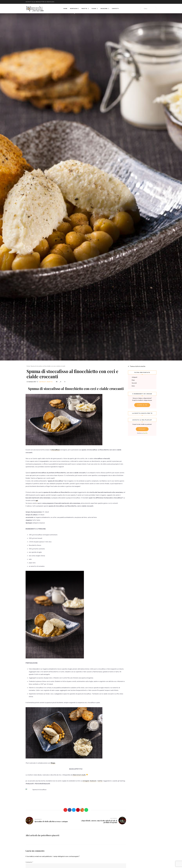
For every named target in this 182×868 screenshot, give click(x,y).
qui (37, 500)
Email (127, 2)
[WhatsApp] (86, 810)
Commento (29, 862)
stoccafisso (55, 450)
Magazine (104, 8)
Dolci (133, 386)
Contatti (115, 8)
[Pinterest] (78, 810)
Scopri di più (142, 405)
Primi (133, 380)
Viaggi (94, 8)
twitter (131, 2)
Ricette (84, 8)
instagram (138, 2)
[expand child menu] (74, 13)
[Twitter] (74, 810)
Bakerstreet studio (79, 775)
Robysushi (74, 8)
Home (65, 8)
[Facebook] (69, 810)
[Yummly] (82, 810)
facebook (134, 2)
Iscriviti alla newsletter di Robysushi (40, 2)
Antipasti (42, 382)
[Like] (65, 810)
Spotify (145, 433)
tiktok (153, 2)
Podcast (142, 429)
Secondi (134, 383)
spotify (150, 2)
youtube (142, 2)
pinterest (146, 2)
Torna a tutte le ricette (137, 366)
